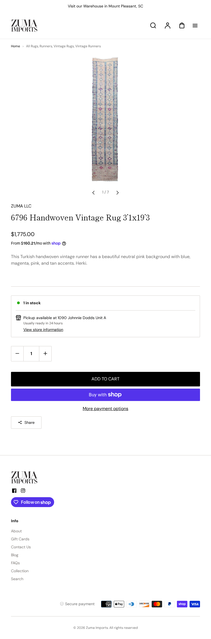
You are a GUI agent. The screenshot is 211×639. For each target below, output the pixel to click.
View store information (43, 329)
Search (17, 578)
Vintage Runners (88, 46)
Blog (14, 554)
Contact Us (21, 546)
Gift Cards (20, 538)
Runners (46, 46)
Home (15, 46)
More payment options (105, 408)
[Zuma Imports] (38, 477)
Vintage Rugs (64, 46)
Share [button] (29, 422)
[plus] (45, 353)
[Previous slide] (93, 192)
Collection (20, 570)
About (16, 531)
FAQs (15, 562)
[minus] (17, 353)
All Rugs (32, 46)
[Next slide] (118, 192)
